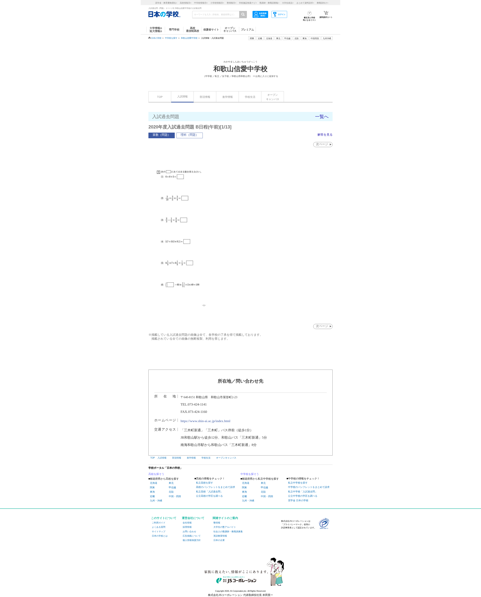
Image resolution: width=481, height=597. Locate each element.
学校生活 (250, 96)
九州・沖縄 (156, 500)
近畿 (152, 496)
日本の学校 (156, 38)
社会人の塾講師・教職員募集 (228, 531)
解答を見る (325, 134)
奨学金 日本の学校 (298, 500)
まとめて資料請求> (305, 3)
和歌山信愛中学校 (189, 38)
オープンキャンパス (272, 96)
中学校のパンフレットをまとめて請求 (309, 487)
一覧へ (322, 116)
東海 (152, 491)
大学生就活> (287, 3)
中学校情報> (201, 3)
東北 (171, 483)
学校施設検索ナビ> (248, 3)
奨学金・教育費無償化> (166, 3)
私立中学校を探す (298, 482)
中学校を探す (171, 38)
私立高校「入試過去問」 (209, 491)
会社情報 (187, 522)
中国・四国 (175, 496)
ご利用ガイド (158, 522)
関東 (152, 487)
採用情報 (187, 527)
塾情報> (231, 3)
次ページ (322, 144)
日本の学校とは (160, 536)
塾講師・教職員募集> (269, 3)
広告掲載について (192, 536)
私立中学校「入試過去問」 (302, 491)
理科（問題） (190, 134)
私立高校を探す (204, 482)
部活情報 (205, 96)
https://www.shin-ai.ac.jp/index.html (205, 421)
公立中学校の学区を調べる (302, 495)
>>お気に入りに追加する (265, 76)
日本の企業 (219, 540)
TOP (160, 96)
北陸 (171, 491)
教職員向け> (322, 3)
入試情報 (182, 96)
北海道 (269, 38)
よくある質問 (158, 527)
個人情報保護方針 (192, 540)
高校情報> (185, 3)
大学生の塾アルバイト (224, 527)
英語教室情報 (220, 536)
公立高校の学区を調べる (209, 495)
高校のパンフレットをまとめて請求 (215, 487)
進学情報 (227, 96)
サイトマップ (158, 531)
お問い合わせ (189, 531)
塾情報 (216, 522)
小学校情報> (217, 3)
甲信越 (172, 487)
